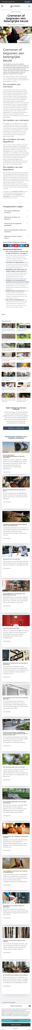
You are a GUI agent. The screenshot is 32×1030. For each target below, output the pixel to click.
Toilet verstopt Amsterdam (11, 628)
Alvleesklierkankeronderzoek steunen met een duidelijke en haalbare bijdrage (8, 379)
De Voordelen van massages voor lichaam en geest (15, 837)
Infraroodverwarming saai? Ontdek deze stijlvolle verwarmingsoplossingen (23, 389)
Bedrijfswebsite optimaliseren (15, 291)
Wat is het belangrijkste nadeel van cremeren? (16, 230)
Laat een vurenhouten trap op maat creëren (14, 941)
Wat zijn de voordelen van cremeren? (16, 211)
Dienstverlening (16, 11)
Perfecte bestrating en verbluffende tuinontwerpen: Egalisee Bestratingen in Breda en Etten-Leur (15, 734)
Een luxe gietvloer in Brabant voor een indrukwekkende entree (23, 379)
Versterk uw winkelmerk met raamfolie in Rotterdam (15, 663)
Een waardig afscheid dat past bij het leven (14, 490)
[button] (30, 1006)
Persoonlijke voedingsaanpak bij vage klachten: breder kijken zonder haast (8, 400)
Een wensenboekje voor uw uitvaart (14, 767)
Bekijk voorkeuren (16, 1024)
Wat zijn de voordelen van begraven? (16, 218)
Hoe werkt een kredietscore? (15, 300)
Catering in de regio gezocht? (15, 262)
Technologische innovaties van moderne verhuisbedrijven (15, 871)
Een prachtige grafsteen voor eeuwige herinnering (14, 802)
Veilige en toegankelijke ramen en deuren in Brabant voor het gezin (8, 330)
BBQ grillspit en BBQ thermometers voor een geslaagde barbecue (22, 400)
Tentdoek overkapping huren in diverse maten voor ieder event (15, 525)
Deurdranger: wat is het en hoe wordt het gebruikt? (15, 698)
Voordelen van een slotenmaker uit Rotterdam (13, 906)
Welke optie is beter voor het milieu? (16, 237)
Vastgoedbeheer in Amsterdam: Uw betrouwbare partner (14, 594)
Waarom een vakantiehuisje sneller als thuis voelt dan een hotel (8, 389)
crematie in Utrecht (17, 191)
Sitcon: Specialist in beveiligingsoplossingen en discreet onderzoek (14, 456)
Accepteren (16, 1020)
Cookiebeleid (15, 1028)
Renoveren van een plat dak (11, 559)
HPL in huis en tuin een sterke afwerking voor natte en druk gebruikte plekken (8, 359)
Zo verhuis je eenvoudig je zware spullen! (15, 975)
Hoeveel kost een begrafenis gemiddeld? (16, 224)
